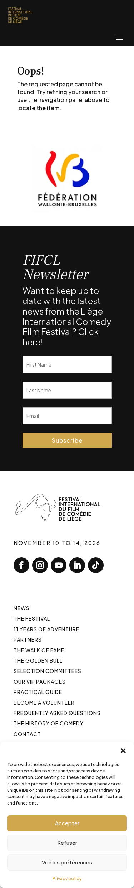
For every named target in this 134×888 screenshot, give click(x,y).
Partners (28, 639)
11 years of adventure (46, 629)
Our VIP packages (40, 681)
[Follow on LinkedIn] (77, 565)
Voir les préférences (67, 862)
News (22, 608)
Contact (27, 734)
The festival (32, 618)
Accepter (67, 823)
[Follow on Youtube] (58, 565)
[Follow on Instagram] (40, 565)
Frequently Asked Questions (57, 713)
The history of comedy (49, 723)
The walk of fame (39, 650)
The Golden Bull (38, 660)
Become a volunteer (44, 702)
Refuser (67, 842)
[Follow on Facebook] (21, 565)
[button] (123, 750)
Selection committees (47, 671)
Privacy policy (67, 878)
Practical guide (38, 692)
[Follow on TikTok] (96, 565)
